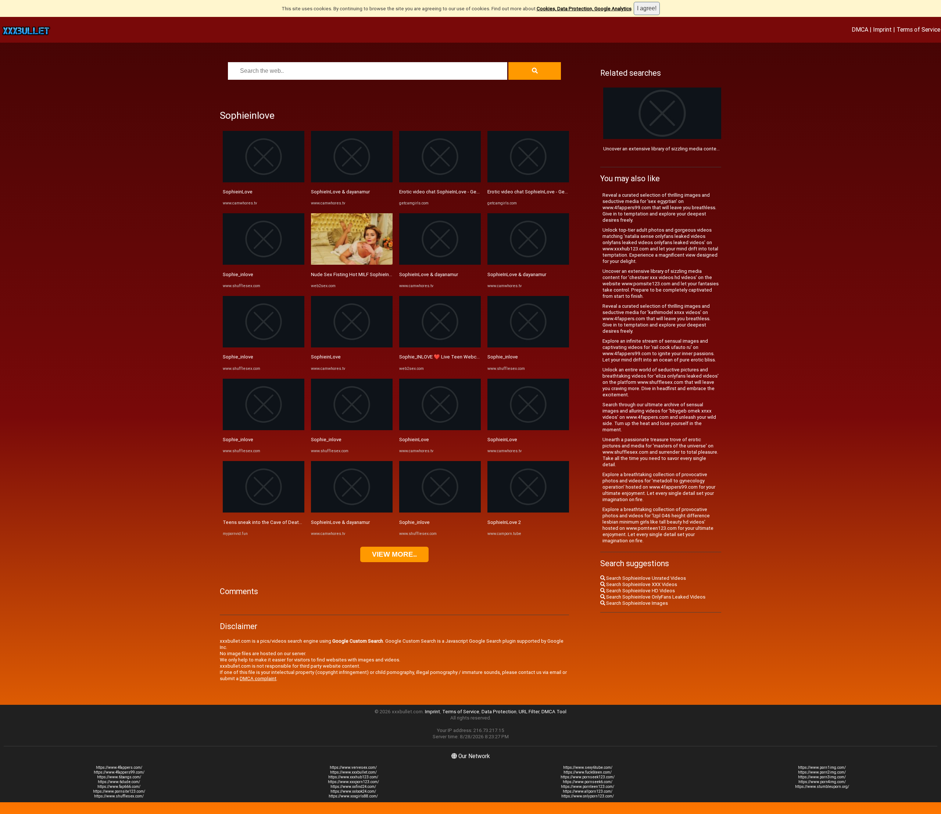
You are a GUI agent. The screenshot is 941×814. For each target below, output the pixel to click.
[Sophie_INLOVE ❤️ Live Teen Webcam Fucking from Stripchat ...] (440, 346)
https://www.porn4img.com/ (822, 781)
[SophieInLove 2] (528, 511)
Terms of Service (918, 29)
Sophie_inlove (238, 274)
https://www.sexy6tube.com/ (587, 767)
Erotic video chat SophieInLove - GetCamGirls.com (453, 192)
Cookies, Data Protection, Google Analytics (584, 9)
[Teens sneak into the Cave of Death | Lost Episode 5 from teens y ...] (263, 511)
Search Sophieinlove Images (636, 603)
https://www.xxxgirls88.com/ (353, 796)
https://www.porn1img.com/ (822, 767)
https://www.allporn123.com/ (587, 791)
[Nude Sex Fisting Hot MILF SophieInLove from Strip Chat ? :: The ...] (352, 263)
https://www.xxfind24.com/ (353, 786)
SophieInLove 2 (504, 522)
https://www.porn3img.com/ (822, 777)
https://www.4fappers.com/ (119, 767)
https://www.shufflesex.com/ (119, 796)
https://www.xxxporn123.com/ (353, 781)
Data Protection (499, 711)
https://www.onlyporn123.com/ (587, 796)
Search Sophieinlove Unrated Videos (645, 578)
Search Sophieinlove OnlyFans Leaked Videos (655, 597)
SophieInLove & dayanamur (340, 192)
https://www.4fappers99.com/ (119, 772)
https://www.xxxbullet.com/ (353, 772)
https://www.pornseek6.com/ (587, 781)
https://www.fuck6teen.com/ (587, 772)
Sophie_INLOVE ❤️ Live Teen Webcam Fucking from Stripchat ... (468, 357)
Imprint (882, 29)
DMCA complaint (258, 678)
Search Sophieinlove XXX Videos (641, 584)
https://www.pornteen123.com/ (587, 786)
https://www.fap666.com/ (118, 786)
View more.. (394, 554)
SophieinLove (238, 192)
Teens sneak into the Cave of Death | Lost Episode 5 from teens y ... (297, 522)
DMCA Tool (553, 711)
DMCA (860, 29)
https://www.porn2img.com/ (822, 772)
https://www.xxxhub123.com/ (353, 777)
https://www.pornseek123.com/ (588, 777)
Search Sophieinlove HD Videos (640, 591)
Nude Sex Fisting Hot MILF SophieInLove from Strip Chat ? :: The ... (383, 274)
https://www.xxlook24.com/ (353, 791)
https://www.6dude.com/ (119, 781)
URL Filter (529, 711)
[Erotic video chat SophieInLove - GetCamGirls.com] (440, 181)
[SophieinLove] (263, 181)
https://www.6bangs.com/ (119, 777)
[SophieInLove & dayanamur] (352, 181)
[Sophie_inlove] (263, 263)
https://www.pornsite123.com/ (119, 791)
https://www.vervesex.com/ (353, 767)
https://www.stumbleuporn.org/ (822, 786)
